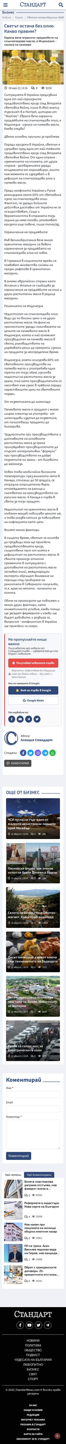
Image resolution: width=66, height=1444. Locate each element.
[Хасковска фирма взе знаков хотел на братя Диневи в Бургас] (33, 863)
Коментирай (19, 763)
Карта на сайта (33, 1434)
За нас (33, 1405)
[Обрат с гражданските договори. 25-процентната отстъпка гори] (13, 1274)
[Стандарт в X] (37, 719)
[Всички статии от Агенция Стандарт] (11, 738)
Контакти (33, 1429)
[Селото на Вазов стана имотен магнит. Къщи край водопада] (33, 907)
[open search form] (61, 5)
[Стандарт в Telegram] (28, 719)
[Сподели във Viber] (38, 753)
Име (9, 1088)
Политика (33, 1345)
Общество (33, 1350)
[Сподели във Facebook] (23, 753)
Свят (33, 1374)
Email (9, 1102)
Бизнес (19, 17)
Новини (6, 17)
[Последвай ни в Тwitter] (38, 1325)
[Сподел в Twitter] (30, 753)
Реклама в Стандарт (33, 1424)
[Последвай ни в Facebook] (20, 1325)
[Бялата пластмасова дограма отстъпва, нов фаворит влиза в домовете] (13, 1189)
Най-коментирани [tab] (39, 1175)
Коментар (14, 1116)
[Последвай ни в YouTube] (29, 1325)
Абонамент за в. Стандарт (33, 1439)
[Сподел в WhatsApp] (52, 753)
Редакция (33, 1415)
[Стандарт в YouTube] (20, 719)
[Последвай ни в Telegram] (47, 1325)
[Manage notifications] (57, 1436)
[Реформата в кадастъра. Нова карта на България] (13, 1210)
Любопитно (33, 1364)
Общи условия (33, 1410)
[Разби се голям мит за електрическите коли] (33, 1040)
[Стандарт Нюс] (33, 1317)
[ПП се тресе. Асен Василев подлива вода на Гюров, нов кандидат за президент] (13, 1253)
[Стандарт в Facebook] (11, 719)
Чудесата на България (33, 1359)
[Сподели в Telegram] (45, 753)
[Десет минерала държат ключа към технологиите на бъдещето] (33, 952)
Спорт (33, 1379)
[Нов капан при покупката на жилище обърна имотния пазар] (13, 1232)
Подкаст (33, 1355)
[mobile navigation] (5, 5)
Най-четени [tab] (13, 1175)
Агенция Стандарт (36, 740)
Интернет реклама (33, 1420)
